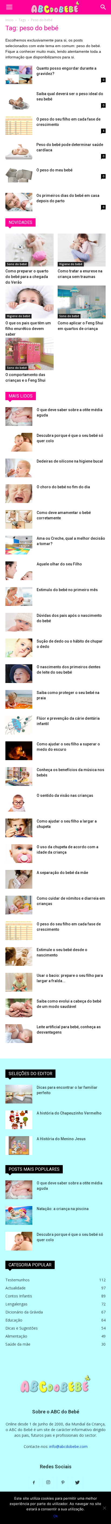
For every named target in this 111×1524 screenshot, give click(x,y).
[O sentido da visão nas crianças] (18, 802)
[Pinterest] (62, 1482)
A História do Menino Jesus (61, 1139)
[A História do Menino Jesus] (18, 1145)
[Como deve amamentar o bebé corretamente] (18, 519)
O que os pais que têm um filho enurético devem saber (28, 328)
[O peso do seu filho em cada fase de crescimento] (18, 126)
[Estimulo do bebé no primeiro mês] (18, 596)
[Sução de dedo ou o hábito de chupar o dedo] (18, 648)
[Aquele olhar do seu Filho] (18, 570)
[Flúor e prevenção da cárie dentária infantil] (18, 725)
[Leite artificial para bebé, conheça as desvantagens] (18, 1033)
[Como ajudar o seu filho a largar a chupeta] (18, 828)
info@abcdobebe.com (68, 1446)
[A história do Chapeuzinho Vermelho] (18, 1119)
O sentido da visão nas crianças (65, 795)
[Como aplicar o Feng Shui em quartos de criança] (82, 302)
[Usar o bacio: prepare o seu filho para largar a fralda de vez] (18, 982)
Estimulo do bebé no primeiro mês (67, 590)
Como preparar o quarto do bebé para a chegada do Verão (26, 276)
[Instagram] (48, 1482)
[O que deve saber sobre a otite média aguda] (18, 416)
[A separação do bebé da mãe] (18, 879)
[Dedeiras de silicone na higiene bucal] (18, 468)
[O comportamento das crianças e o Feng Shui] (29, 353)
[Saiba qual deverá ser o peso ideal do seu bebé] (18, 100)
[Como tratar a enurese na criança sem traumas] (82, 250)
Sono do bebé (17, 264)
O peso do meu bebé (54, 170)
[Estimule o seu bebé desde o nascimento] (18, 956)
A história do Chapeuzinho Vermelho (69, 1113)
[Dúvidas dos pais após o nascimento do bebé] (18, 622)
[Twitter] (77, 1482)
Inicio (9, 20)
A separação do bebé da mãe (62, 872)
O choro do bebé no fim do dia (63, 487)
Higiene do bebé (70, 264)
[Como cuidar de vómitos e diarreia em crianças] (18, 905)
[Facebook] (33, 1482)
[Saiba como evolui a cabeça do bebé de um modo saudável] (18, 1008)
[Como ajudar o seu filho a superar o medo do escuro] (18, 750)
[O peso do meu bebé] (18, 176)
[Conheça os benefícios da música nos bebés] (18, 776)
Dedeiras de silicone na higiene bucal (70, 461)
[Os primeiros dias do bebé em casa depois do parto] (18, 202)
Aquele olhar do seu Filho (59, 564)
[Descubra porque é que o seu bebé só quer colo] (18, 442)
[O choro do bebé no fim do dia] (18, 493)
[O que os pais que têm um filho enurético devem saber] (29, 302)
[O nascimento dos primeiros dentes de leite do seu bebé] (18, 673)
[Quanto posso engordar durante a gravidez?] (18, 75)
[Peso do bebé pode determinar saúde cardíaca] (18, 151)
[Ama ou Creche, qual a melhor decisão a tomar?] (18, 545)
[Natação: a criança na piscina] (18, 1215)
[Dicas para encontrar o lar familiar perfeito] (18, 1094)
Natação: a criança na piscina (63, 1209)
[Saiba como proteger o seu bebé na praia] (18, 699)
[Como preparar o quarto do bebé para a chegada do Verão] (29, 250)
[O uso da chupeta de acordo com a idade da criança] (18, 853)
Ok (55, 1516)
